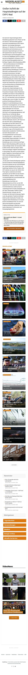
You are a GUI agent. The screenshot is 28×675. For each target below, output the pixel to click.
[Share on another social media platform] (23, 21)
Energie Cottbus (9, 534)
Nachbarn (6, 303)
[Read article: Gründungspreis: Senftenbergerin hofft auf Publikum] (14, 346)
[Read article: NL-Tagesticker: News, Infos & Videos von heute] (14, 257)
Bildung (6, 357)
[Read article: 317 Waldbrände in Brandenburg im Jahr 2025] (14, 435)
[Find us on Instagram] (13, 666)
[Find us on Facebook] (11, 666)
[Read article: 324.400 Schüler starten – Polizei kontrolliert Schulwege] (14, 364)
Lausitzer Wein (17, 662)
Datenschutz (20, 654)
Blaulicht (7, 529)
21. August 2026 (8, 406)
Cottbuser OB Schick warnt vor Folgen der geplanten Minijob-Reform (13, 456)
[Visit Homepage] (15, 2)
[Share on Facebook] (5, 21)
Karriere (2, 654)
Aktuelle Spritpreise (10, 538)
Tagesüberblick (9, 520)
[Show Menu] (1, 2)
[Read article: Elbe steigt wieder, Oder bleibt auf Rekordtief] (14, 381)
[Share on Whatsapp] (14, 21)
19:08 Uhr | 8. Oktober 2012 (8, 17)
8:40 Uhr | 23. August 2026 (12, 488)
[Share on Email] (19, 21)
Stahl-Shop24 (22, 662)
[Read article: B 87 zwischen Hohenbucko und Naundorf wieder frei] (14, 399)
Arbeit (5, 446)
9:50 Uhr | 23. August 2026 (12, 482)
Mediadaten (14, 654)
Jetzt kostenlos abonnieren (14, 228)
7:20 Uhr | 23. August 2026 (12, 499)
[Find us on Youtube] (15, 666)
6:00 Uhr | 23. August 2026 (12, 504)
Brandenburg (7, 250)
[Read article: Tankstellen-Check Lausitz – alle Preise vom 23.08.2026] (14, 292)
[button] (14, 579)
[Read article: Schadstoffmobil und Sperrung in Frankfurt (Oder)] (14, 275)
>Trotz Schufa (10, 662)
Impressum (8, 654)
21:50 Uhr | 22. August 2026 (12, 510)
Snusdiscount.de (11, 663)
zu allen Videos (14, 617)
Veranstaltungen (9, 525)
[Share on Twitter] (9, 21)
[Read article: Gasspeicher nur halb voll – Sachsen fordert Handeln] (14, 310)
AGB (25, 654)
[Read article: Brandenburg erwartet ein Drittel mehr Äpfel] (14, 328)
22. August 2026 (8, 334)
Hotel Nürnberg (18, 663)
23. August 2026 (8, 263)
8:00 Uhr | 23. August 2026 (12, 493)
